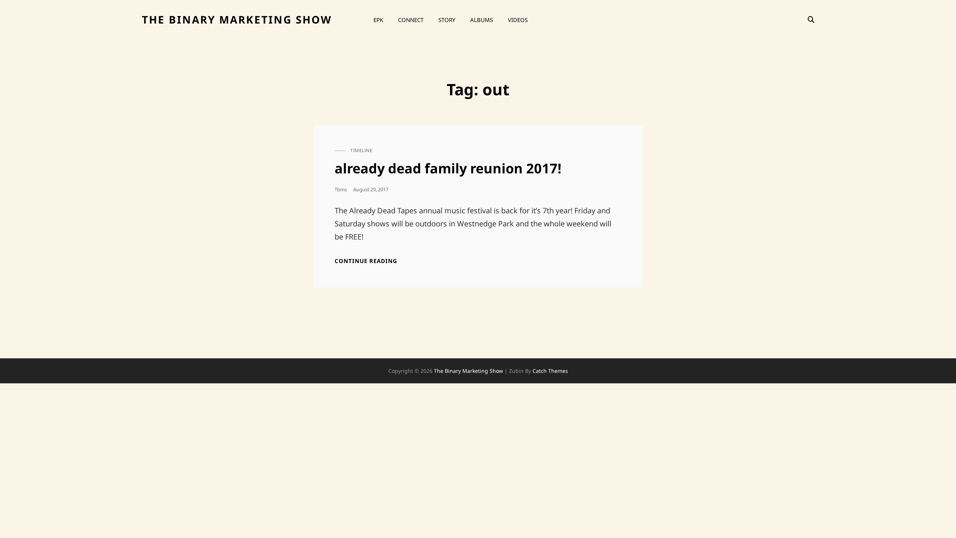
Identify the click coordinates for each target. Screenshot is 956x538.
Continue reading (366, 261)
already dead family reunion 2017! (448, 168)
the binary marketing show (237, 19)
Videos (518, 20)
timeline (361, 150)
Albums (481, 20)
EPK (378, 20)
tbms (341, 189)
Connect (410, 20)
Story (446, 20)
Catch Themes (550, 370)
